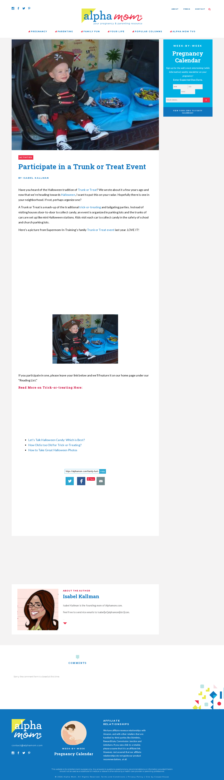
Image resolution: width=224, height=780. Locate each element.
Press (186, 9)
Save (92, 479)
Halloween (68, 194)
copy (102, 471)
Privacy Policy (135, 777)
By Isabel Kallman (33, 178)
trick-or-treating (90, 207)
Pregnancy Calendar (73, 753)
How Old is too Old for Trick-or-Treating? (55, 445)
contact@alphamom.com (27, 745)
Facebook (81, 481)
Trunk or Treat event (100, 230)
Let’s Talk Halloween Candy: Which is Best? (56, 440)
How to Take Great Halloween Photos (52, 450)
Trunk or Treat (87, 190)
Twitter (70, 481)
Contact (200, 9)
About (175, 9)
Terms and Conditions (113, 777)
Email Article (101, 481)
